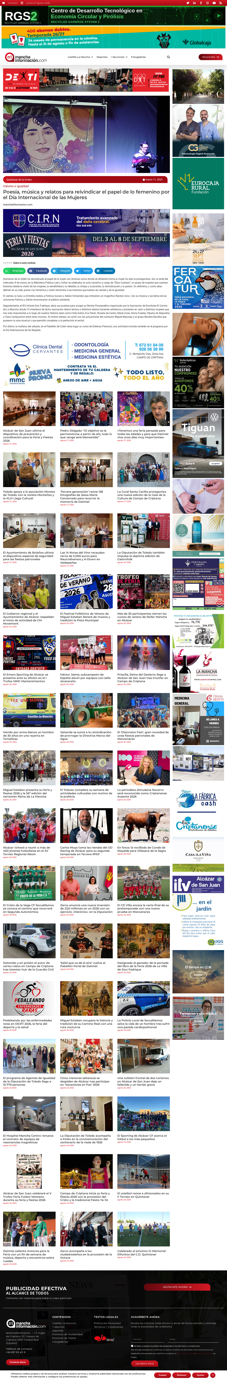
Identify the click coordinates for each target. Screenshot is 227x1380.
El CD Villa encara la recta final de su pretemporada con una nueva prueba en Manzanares (143, 909)
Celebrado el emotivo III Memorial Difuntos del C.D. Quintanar (141, 1252)
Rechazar (181, 1375)
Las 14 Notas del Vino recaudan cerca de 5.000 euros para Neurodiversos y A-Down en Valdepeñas (82, 557)
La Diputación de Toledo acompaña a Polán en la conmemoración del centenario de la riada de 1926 (85, 1139)
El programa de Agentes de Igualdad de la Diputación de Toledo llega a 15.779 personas (29, 1081)
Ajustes (200, 1375)
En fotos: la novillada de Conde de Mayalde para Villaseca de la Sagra (141, 849)
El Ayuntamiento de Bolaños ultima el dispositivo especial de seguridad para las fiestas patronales (28, 556)
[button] (80, 57)
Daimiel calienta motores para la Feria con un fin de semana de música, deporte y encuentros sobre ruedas (28, 1256)
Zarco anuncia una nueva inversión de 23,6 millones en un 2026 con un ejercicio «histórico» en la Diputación (86, 909)
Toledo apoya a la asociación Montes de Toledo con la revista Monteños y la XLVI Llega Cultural (29, 495)
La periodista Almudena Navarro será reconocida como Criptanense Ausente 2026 (142, 793)
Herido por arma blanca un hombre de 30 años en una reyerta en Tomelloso (28, 736)
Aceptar (162, 1375)
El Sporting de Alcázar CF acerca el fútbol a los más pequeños (142, 1137)
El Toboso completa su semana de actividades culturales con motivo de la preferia (86, 793)
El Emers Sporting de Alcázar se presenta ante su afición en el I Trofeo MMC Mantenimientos (25, 678)
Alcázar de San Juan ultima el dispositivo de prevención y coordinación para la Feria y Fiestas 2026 (28, 435)
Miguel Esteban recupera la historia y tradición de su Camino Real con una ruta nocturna (86, 1024)
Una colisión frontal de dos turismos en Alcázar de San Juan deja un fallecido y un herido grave (143, 1081)
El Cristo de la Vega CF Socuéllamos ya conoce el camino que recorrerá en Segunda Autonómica (28, 909)
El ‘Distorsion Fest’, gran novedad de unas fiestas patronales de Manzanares (143, 736)
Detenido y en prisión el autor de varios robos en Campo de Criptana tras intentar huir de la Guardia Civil (28, 966)
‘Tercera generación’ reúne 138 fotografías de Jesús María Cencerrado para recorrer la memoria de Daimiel (81, 496)
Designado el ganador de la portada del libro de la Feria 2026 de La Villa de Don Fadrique (142, 966)
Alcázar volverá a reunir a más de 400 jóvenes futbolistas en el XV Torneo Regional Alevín (26, 851)
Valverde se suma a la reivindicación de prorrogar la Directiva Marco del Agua (85, 736)
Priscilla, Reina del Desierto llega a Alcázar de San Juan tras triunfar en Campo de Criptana (142, 678)
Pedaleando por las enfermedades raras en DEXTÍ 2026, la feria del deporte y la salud (27, 1024)
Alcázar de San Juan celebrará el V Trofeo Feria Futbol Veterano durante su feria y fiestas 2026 (27, 1197)
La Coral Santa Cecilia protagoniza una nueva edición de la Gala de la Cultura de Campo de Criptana (141, 495)
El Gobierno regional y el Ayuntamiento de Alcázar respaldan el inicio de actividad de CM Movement (28, 618)
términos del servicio (204, 1353)
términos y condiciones (189, 1346)
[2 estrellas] (6, 263)
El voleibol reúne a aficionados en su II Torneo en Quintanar (143, 1195)
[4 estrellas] (10, 263)
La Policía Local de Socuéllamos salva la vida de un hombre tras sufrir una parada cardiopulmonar (143, 1024)
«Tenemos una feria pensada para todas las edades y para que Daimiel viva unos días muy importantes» (142, 434)
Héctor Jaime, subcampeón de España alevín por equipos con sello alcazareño (85, 678)
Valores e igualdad (16, 186)
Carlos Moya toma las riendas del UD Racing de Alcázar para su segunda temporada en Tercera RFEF (86, 851)
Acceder (198, 974)
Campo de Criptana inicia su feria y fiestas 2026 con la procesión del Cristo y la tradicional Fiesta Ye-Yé (85, 1197)
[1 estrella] (4, 263)
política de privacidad (162, 1346)
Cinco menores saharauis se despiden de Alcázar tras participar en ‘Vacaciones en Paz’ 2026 (85, 1081)
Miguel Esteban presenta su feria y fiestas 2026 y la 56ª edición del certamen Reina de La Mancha (27, 793)
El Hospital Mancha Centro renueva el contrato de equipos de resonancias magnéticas (28, 1139)
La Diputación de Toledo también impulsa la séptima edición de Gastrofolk (141, 556)
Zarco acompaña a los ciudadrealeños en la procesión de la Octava (86, 1254)
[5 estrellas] (11, 263)
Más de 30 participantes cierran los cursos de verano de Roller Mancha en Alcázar (142, 617)
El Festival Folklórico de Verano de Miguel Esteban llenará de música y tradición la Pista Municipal (85, 617)
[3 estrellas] (8, 263)
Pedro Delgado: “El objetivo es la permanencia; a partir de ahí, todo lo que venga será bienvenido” (86, 434)
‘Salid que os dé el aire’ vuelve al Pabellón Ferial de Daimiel (82, 964)
